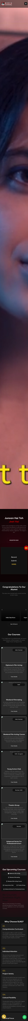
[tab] (14, 873)
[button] (26, 610)
